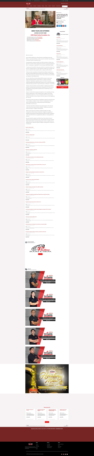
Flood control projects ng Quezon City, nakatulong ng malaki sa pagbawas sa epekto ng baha (37, 298)
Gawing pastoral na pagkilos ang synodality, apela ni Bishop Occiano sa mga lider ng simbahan (37, 194)
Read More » (27, 132)
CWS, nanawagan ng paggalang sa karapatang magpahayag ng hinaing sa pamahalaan (36, 276)
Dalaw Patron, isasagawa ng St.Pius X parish (31, 306)
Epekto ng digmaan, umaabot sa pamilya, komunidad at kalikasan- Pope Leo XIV (36, 164)
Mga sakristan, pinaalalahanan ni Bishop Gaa (31, 149)
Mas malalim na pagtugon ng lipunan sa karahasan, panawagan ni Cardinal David (36, 231)
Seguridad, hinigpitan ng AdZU (29, 127)
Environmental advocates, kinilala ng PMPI (31, 261)
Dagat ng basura (59, 53)
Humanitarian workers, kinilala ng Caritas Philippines (32, 179)
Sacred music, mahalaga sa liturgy (30, 134)
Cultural (58, 12)
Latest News (60, 12)
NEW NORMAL (58, 37)
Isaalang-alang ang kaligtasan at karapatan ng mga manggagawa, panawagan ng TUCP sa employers (38, 209)
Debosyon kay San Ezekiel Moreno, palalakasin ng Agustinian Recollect (35, 246)
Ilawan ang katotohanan (60, 45)
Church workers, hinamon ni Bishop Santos (31, 216)
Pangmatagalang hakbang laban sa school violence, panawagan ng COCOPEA (35, 142)
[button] (57, 26)
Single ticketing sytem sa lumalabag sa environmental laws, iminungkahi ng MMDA (36, 224)
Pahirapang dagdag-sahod (60, 61)
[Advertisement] (40, 48)
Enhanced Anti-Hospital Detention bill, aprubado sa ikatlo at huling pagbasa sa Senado (36, 291)
